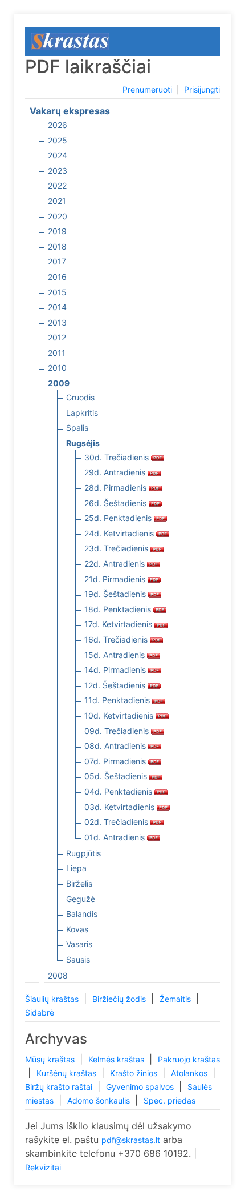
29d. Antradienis (116, 472)
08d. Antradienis (116, 746)
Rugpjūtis (83, 853)
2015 (57, 292)
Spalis (77, 427)
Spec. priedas (169, 1100)
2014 (57, 307)
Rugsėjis (83, 443)
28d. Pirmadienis (116, 487)
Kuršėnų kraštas (67, 1073)
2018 (57, 246)
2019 (57, 231)
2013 (57, 322)
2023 (57, 170)
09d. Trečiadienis (117, 731)
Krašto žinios (135, 1073)
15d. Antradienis (115, 655)
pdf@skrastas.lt (130, 1140)
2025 (57, 140)
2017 (57, 261)
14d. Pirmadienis (116, 670)
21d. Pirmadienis (116, 579)
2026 (57, 125)
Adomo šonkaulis (99, 1100)
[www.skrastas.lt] (70, 41)
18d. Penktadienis (118, 609)
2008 (58, 975)
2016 (57, 277)
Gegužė (80, 899)
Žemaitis (176, 999)
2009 (59, 383)
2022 (57, 185)
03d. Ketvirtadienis (120, 807)
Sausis (78, 959)
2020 (57, 216)
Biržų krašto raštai (60, 1087)
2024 (57, 155)
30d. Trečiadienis (117, 457)
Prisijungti (202, 89)
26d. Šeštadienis (116, 503)
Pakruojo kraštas (189, 1059)
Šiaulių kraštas (53, 999)
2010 (57, 367)
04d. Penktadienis (119, 791)
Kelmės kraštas (117, 1059)
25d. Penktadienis (119, 518)
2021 (57, 201)
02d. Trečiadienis (117, 822)
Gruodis (80, 397)
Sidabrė (39, 1012)
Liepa (76, 868)
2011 (57, 353)
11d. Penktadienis (118, 700)
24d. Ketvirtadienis (120, 533)
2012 (57, 337)
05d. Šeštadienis (116, 776)
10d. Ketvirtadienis (120, 715)
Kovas (77, 929)
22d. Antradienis (115, 563)
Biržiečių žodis (120, 999)
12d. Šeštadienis (116, 685)
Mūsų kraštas (51, 1059)
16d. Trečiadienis (117, 639)
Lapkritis (82, 413)
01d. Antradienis (115, 837)
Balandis (81, 914)
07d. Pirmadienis (116, 761)
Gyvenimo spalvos (141, 1087)
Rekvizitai (43, 1167)
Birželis (79, 883)
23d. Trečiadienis (117, 548)
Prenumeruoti (147, 89)
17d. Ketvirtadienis (119, 624)
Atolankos (190, 1073)
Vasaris (79, 944)
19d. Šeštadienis (116, 594)
